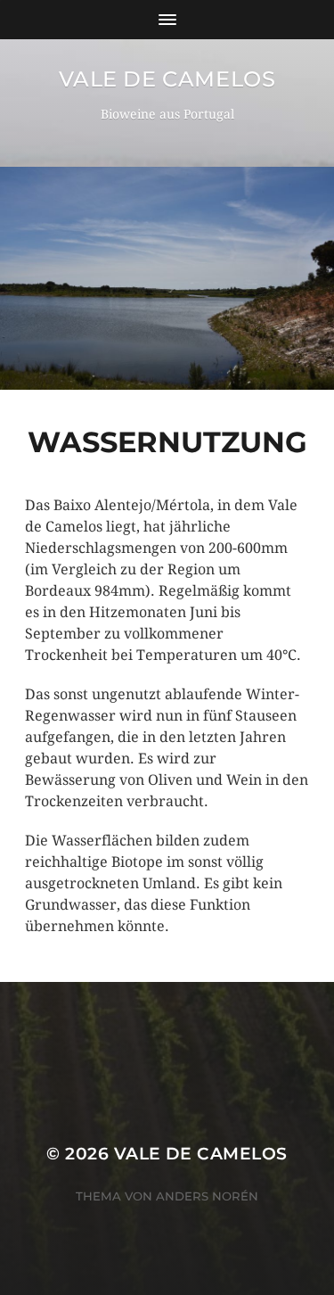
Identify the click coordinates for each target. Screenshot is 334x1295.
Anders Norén (207, 1196)
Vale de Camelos (167, 79)
